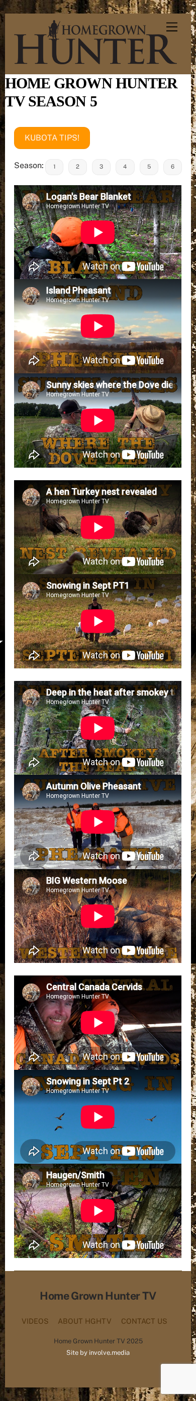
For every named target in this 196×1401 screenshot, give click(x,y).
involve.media (109, 1352)
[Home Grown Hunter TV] (95, 60)
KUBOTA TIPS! (52, 138)
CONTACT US (144, 1321)
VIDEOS (35, 1321)
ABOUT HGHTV (85, 1321)
